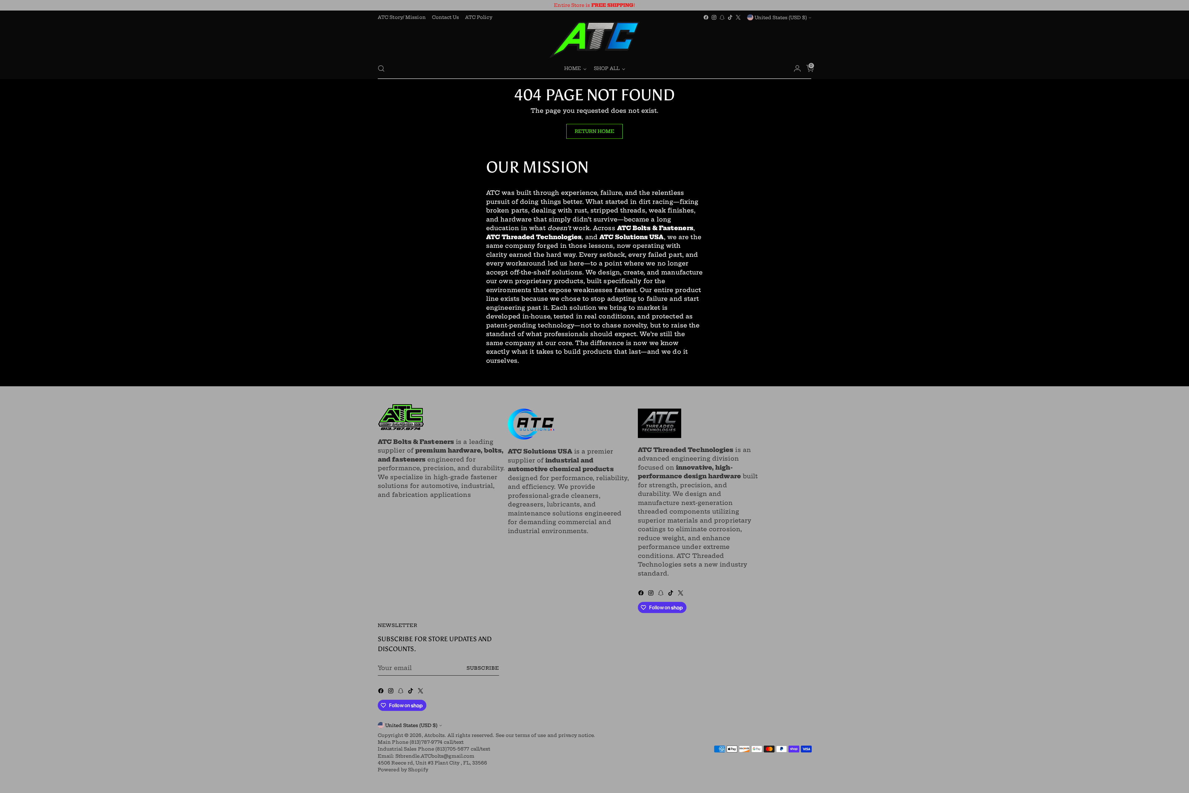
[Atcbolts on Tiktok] (730, 17)
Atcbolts (434, 735)
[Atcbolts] (594, 40)
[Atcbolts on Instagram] (714, 17)
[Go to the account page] (795, 68)
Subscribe (483, 668)
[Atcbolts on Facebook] (706, 17)
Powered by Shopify (403, 770)
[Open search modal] (381, 68)
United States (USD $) (781, 17)
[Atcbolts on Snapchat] (722, 17)
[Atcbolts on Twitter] (738, 17)
